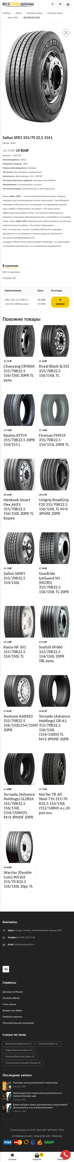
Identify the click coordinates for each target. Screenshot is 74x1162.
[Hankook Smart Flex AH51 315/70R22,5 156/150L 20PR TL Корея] (19, 474)
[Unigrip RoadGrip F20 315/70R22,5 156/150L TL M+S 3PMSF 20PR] (54, 474)
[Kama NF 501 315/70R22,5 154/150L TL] (19, 622)
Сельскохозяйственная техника (23, 1063)
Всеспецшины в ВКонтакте (6, 969)
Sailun (23, 159)
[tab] (37, 266)
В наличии (10, 266)
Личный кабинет (11, 998)
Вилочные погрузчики (18, 1044)
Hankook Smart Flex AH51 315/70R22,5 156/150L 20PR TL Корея (19, 509)
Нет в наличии (11, 272)
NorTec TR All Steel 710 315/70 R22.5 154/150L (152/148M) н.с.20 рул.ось (54, 804)
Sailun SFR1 (13, 17)
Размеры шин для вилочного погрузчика (35, 1083)
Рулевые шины (54, 13)
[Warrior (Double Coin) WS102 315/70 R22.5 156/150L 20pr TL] (19, 847)
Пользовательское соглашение (18, 1023)
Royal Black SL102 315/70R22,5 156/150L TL (54, 371)
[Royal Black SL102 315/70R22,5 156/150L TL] (54, 341)
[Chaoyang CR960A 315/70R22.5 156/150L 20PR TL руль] (19, 341)
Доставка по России (13, 992)
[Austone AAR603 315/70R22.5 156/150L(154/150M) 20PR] (19, 691)
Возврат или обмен (12, 1010)
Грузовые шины (35, 13)
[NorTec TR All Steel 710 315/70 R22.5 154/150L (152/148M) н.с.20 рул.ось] (54, 769)
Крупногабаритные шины (20, 1056)
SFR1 (25, 164)
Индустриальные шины (19, 1050)
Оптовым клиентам (12, 1017)
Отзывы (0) (9, 278)
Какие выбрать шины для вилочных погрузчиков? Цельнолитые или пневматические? (40, 1106)
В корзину (60, 302)
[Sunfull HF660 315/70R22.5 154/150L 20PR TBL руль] (54, 622)
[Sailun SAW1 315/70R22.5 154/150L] (19, 548)
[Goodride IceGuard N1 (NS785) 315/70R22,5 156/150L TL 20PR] (54, 548)
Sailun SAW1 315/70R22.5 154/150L (14, 578)
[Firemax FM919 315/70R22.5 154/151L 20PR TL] (54, 410)
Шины (19, 13)
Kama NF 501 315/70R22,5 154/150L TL (15, 652)
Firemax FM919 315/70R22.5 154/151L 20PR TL (54, 440)
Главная (7, 13)
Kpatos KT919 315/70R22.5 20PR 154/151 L (19, 440)
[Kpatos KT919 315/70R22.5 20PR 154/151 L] (19, 410)
